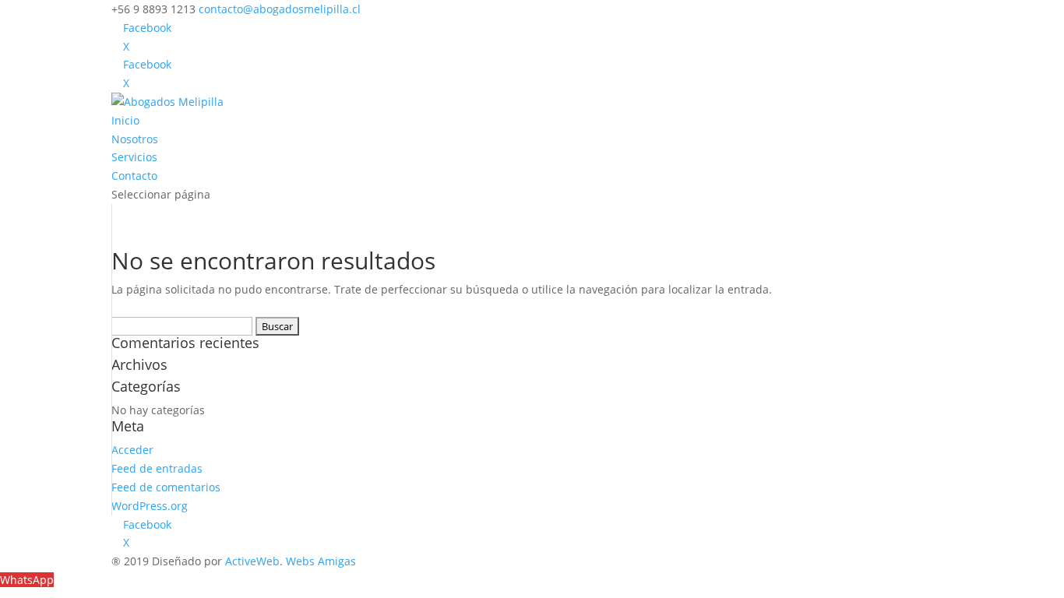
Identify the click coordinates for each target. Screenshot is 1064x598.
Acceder (132, 449)
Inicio (125, 120)
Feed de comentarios (165, 487)
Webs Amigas (321, 561)
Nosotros (134, 139)
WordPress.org (149, 505)
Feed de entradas (157, 468)
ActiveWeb (252, 561)
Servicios (134, 157)
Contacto (134, 175)
